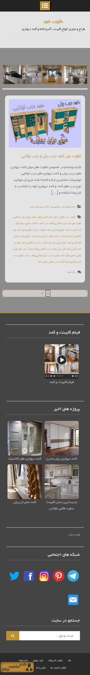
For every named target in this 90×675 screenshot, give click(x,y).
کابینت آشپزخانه (55, 660)
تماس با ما (41, 667)
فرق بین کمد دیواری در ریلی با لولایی (42, 229)
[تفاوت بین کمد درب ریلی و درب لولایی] (45, 123)
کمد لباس (76, 248)
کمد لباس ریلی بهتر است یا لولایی (55, 248)
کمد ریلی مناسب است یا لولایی (41, 242)
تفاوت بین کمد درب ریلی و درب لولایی (51, 155)
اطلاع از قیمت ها (58, 667)
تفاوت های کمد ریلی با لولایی (68, 223)
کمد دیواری (60, 206)
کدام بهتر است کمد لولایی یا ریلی (57, 236)
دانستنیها (70, 206)
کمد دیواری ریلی (64, 242)
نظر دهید (71, 271)
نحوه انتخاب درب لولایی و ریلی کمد (54, 261)
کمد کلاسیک (47, 206)
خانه (69, 660)
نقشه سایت (74, 534)
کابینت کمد (53, 21)
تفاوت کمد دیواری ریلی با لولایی (28, 216)
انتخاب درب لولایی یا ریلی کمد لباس (59, 216)
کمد (39, 236)
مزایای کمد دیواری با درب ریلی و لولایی (53, 255)
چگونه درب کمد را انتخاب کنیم (40, 223)
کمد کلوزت (20, 242)
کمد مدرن (34, 206)
